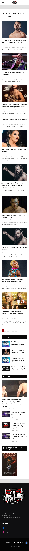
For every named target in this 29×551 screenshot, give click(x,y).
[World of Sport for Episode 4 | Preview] (6, 360)
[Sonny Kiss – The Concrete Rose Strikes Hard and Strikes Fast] (14, 268)
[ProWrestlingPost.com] (14, 2)
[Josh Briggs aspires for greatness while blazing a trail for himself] (14, 172)
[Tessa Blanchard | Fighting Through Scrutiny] (14, 138)
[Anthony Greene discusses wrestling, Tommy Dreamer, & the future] (14, 29)
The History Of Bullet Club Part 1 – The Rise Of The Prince (18, 369)
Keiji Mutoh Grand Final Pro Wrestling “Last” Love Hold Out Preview (12, 314)
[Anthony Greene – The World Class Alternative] (14, 61)
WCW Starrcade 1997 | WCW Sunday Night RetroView (18, 426)
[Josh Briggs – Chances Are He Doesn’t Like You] (14, 236)
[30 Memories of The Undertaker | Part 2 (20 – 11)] (6, 436)
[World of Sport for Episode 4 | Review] (6, 344)
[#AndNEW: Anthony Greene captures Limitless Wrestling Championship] (14, 93)
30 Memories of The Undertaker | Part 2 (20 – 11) (19, 436)
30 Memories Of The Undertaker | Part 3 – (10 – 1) (18, 415)
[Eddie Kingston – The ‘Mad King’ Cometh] (6, 352)
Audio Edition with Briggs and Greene (14, 119)
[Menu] (3, 2)
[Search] (26, 2)
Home (3, 7)
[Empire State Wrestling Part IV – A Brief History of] (14, 204)
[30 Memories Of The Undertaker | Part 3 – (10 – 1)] (6, 414)
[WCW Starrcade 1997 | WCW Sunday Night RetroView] (6, 425)
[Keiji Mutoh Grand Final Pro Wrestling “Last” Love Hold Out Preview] (14, 300)
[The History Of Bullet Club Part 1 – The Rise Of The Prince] (6, 368)
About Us (20, 542)
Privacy (13, 542)
